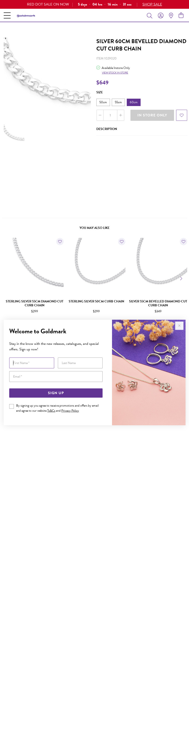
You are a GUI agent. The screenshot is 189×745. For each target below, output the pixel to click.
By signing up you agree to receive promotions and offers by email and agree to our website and (57, 408)
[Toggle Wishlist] (60, 241)
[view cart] (181, 15)
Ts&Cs (51, 410)
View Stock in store (115, 73)
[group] (94, 4)
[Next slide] (181, 278)
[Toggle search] (150, 15)
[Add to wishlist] (181, 115)
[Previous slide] (7, 278)
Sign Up (56, 393)
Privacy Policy (70, 410)
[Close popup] (179, 326)
